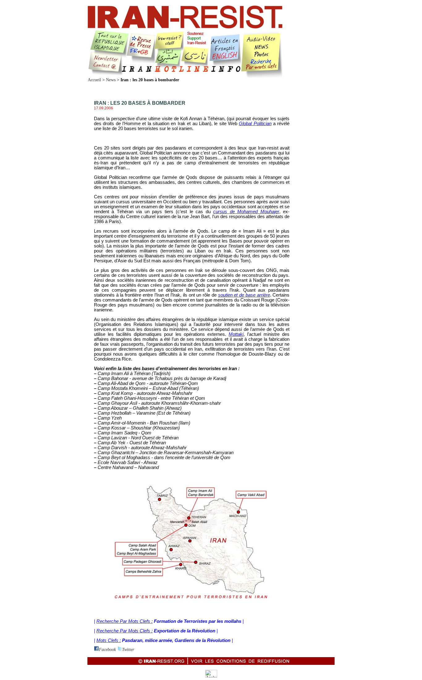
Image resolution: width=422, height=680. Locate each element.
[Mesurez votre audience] (211, 676)
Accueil (94, 80)
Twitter (128, 649)
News (111, 80)
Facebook (107, 649)
